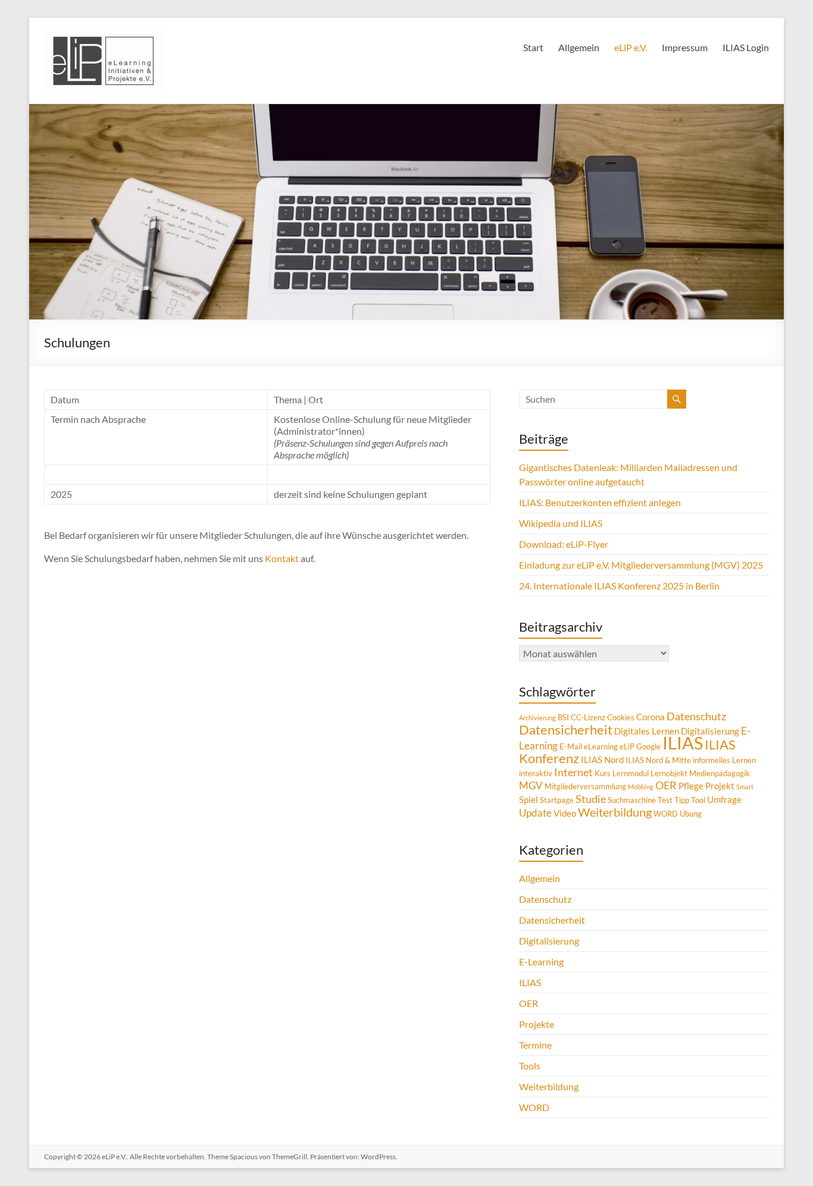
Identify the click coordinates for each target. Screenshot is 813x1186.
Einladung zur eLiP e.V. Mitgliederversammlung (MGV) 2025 (641, 564)
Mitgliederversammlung (585, 786)
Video (565, 813)
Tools (529, 1065)
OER (666, 785)
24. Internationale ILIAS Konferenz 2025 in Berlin (619, 585)
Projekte (536, 1024)
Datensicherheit (565, 730)
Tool (698, 800)
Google (648, 746)
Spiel (528, 799)
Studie (591, 798)
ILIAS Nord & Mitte (658, 760)
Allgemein (578, 47)
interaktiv (535, 773)
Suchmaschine (632, 800)
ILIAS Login (746, 47)
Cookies (620, 717)
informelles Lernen (724, 760)
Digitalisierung (710, 731)
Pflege (690, 785)
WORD (665, 813)
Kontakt (283, 558)
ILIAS (682, 742)
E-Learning (541, 961)
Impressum (685, 47)
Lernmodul (630, 773)
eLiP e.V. (630, 47)
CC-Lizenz (588, 717)
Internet (573, 772)
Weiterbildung (615, 812)
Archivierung (537, 717)
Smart (744, 786)
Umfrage (724, 799)
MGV (531, 785)
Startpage (557, 800)
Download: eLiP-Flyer (563, 544)
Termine (535, 1044)
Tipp (681, 800)
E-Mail (570, 746)
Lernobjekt (669, 773)
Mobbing (640, 786)
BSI (563, 717)
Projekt (719, 785)
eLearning (601, 746)
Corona (650, 716)
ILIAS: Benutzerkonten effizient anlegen (600, 502)
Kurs (603, 773)
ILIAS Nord (602, 759)
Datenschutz (696, 716)
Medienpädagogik (719, 773)
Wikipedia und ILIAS (560, 523)
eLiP (627, 746)
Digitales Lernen (646, 731)
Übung (691, 813)
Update (535, 813)
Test (665, 800)
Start (533, 47)
